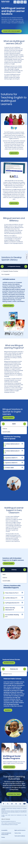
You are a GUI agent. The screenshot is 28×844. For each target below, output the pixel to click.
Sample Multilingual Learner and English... (9, 824)
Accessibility (4, 830)
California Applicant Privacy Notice (6, 833)
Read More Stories (9, 662)
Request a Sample (9, 767)
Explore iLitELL (14, 203)
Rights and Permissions (20, 830)
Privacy (3, 837)
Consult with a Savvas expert (11, 31)
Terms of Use (18, 833)
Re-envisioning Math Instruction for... (8, 821)
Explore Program (8, 305)
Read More (8, 710)
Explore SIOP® (14, 153)
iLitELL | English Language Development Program (11, 823)
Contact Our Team (14, 794)
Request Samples (8, 417)
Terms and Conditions (20, 836)
